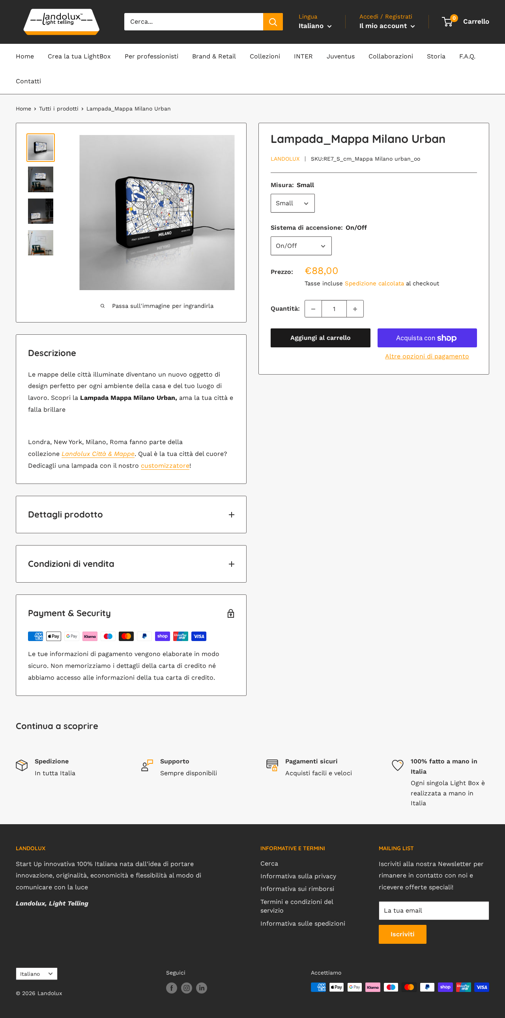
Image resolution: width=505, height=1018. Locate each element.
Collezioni (265, 56)
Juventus (341, 56)
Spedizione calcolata (374, 283)
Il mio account (384, 26)
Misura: (292, 185)
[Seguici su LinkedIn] (201, 988)
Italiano (30, 974)
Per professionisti (151, 56)
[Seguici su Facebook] (171, 988)
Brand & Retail (214, 56)
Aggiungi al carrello (320, 338)
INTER (303, 56)
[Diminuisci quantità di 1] (313, 309)
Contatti (28, 81)
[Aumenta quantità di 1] (355, 309)
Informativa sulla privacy (298, 876)
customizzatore (165, 465)
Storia (436, 56)
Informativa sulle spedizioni (302, 923)
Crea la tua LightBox (79, 56)
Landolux (285, 159)
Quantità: (285, 309)
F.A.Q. (467, 56)
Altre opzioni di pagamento (427, 356)
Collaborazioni (390, 56)
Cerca (269, 863)
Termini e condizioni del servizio (296, 906)
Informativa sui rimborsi (297, 888)
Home (25, 56)
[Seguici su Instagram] (186, 988)
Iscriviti (403, 934)
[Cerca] (273, 21)
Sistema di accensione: (319, 228)
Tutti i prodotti (59, 108)
